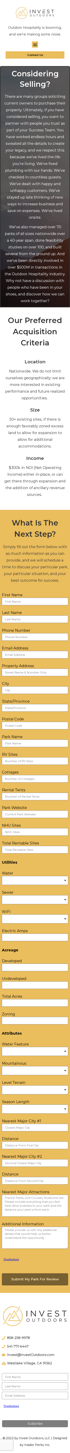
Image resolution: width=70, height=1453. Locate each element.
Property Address (18, 666)
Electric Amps (15, 931)
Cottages (10, 772)
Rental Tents (13, 790)
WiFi (6, 912)
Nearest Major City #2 (22, 1157)
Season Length (15, 1102)
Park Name (12, 737)
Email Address (15, 648)
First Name (12, 595)
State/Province (16, 701)
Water (7, 873)
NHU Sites (11, 826)
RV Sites (10, 755)
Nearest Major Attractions (25, 1192)
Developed (12, 961)
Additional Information (23, 1224)
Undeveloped (14, 979)
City (5, 684)
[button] (35, 44)
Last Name (12, 613)
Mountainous (14, 1063)
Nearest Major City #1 (21, 1121)
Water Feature (15, 1044)
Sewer (8, 893)
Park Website (14, 808)
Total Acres (12, 996)
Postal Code (13, 719)
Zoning (8, 1014)
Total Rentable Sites (20, 843)
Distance (10, 1139)
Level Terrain (13, 1083)
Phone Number (16, 631)
